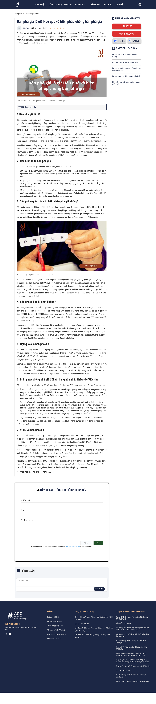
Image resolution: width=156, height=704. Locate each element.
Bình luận (99, 589)
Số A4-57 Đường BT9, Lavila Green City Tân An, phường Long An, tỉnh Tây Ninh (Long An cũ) (131, 654)
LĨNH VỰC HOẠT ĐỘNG (59, 4)
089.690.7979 (56, 639)
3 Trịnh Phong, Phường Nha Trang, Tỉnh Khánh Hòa (132, 681)
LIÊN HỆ (119, 4)
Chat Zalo (137, 41)
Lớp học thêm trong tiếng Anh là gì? (125, 62)
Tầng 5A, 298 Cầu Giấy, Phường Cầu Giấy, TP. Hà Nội (133, 666)
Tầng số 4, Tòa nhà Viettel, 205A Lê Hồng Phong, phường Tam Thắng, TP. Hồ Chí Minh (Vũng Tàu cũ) (132, 661)
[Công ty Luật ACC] (18, 4)
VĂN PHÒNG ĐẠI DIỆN (123, 623)
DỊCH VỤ (79, 4)
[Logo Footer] (16, 616)
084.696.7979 (126, 33)
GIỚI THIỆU (40, 4)
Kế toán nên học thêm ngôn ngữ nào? (126, 76)
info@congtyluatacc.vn (58, 634)
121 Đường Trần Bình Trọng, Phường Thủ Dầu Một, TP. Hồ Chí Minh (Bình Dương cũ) (132, 629)
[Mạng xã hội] (6, 635)
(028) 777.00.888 (60, 630)
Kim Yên (26, 28)
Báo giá (121, 41)
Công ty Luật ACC (57, 626)
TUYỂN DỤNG (94, 4)
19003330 (126, 26)
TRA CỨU (108, 4)
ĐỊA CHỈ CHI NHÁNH (82, 624)
